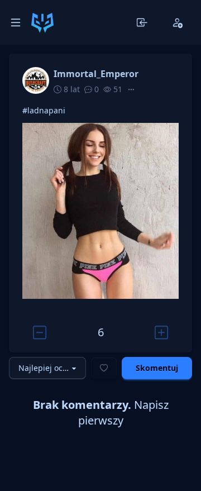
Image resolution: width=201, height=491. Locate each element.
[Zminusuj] (39, 332)
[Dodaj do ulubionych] (103, 368)
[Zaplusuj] (161, 332)
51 (116, 89)
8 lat (70, 89)
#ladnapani (43, 110)
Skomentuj (157, 368)
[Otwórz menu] (15, 22)
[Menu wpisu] (131, 89)
